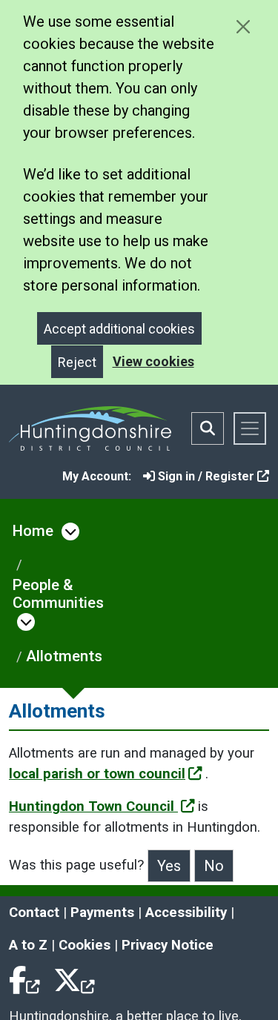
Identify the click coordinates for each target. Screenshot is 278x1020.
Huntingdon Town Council (93, 806)
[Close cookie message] (242, 26)
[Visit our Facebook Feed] (25, 977)
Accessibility (186, 912)
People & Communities (58, 594)
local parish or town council (97, 774)
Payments (102, 912)
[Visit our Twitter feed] (74, 977)
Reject (77, 362)
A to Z (28, 945)
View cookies (153, 361)
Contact (34, 912)
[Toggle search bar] (207, 428)
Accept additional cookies (119, 329)
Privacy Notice (168, 945)
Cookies (84, 945)
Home (33, 531)
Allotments (64, 656)
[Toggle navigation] (250, 428)
